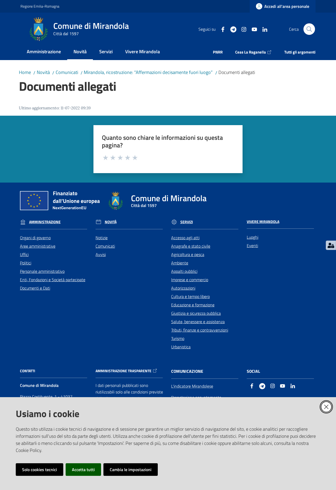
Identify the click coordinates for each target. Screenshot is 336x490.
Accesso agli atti (185, 238)
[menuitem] (43, 52)
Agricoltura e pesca (187, 254)
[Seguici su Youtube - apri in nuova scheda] (252, 29)
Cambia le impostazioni (130, 469)
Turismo (177, 338)
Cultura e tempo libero (190, 296)
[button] (309, 29)
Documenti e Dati (35, 288)
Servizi (186, 222)
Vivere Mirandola (263, 221)
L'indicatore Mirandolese (192, 386)
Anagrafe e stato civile (190, 246)
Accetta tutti (83, 469)
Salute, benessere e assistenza (198, 321)
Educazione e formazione (192, 305)
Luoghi (252, 237)
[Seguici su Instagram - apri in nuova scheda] (242, 29)
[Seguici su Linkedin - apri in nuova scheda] (263, 29)
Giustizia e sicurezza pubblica (196, 313)
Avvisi (101, 254)
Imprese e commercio (189, 279)
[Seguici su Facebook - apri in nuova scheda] (221, 29)
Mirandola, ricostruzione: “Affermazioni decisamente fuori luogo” (148, 72)
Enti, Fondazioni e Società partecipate (52, 279)
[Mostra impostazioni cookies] (331, 245)
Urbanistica (181, 347)
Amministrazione (45, 222)
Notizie (102, 238)
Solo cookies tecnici (39, 469)
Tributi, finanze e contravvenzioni (199, 330)
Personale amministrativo (42, 271)
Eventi (252, 245)
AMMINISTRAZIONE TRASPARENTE (123, 371)
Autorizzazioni (183, 288)
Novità (43, 72)
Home (25, 72)
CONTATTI (27, 371)
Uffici (24, 254)
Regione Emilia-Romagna (39, 6)
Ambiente (179, 263)
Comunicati (67, 72)
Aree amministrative (37, 246)
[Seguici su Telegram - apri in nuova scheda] (231, 29)
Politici (25, 263)
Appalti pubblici (184, 271)
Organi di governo (35, 238)
